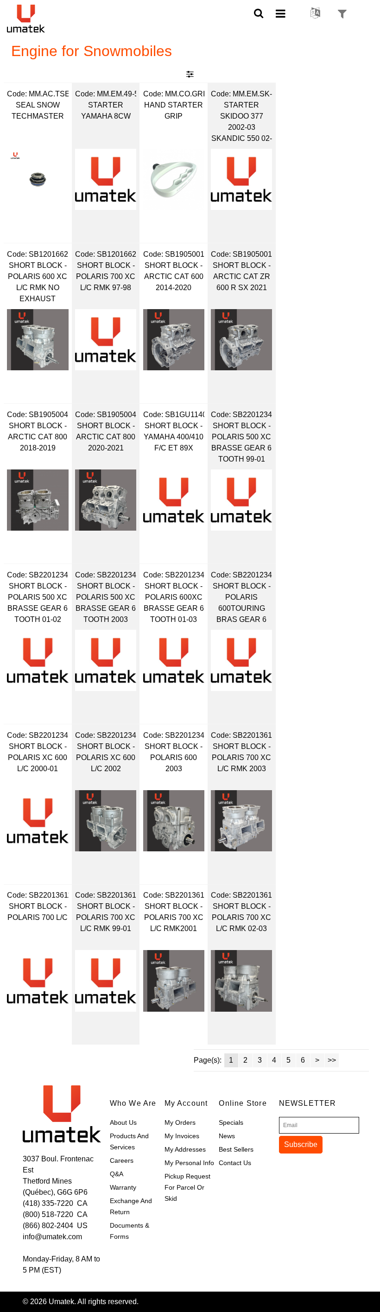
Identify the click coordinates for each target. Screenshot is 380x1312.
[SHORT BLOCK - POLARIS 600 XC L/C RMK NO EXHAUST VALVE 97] (37, 339)
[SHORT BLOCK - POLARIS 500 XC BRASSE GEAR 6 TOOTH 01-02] (37, 660)
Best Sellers (236, 1149)
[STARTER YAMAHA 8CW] (105, 179)
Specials (231, 1122)
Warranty (123, 1187)
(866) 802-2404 (48, 1226)
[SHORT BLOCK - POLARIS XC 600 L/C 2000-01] (37, 820)
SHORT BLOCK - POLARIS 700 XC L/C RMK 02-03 (241, 917)
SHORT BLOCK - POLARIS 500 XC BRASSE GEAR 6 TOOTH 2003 (106, 602)
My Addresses (185, 1149)
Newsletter (303, 1103)
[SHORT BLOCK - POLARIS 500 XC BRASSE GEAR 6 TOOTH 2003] (105, 660)
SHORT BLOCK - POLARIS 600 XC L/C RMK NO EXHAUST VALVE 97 (37, 282)
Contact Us (235, 1162)
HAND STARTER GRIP (173, 110)
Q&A (116, 1174)
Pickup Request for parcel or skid (187, 1187)
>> (332, 1060)
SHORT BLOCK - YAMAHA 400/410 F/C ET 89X (173, 437)
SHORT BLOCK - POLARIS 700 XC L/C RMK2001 (173, 917)
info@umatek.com (52, 1237)
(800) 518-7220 (48, 1214)
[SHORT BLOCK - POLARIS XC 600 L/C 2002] (105, 820)
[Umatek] (38, 18)
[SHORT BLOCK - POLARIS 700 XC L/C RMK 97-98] (105, 339)
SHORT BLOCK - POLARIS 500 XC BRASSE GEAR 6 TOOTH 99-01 (241, 442)
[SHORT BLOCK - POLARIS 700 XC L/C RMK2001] (173, 980)
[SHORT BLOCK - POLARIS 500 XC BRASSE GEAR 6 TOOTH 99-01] (241, 500)
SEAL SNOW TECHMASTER (38, 110)
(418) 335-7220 (48, 1203)
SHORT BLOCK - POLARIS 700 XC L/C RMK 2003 (241, 757)
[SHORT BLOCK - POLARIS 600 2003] (173, 820)
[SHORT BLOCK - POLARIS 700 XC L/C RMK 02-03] (241, 980)
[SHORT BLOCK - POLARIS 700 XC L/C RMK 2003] (241, 820)
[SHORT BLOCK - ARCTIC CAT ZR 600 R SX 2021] (241, 339)
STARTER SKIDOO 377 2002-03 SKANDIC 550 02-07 (241, 122)
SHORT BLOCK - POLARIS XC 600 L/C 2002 (105, 757)
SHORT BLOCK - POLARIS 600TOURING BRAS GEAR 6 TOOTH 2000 (242, 603)
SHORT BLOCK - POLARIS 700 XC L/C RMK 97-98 (105, 276)
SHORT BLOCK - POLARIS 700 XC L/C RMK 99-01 (105, 917)
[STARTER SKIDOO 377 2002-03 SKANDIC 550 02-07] (241, 179)
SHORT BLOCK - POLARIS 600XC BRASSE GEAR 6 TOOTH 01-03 (174, 602)
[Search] (258, 13)
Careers (121, 1160)
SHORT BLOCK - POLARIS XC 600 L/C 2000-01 (37, 757)
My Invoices (182, 1136)
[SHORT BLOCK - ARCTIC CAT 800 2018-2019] (37, 500)
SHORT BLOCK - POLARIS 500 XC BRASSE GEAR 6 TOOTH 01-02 (37, 602)
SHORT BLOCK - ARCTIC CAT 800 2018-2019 (37, 437)
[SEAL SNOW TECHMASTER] (37, 179)
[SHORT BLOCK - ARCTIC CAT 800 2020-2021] (105, 500)
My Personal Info (189, 1162)
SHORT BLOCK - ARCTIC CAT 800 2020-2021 (105, 437)
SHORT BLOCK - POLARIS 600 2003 (174, 757)
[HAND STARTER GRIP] (173, 179)
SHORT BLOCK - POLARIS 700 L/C (37, 911)
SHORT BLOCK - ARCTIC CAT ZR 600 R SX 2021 (242, 276)
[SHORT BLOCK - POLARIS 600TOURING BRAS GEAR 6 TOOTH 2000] (241, 660)
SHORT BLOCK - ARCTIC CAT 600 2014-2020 (173, 276)
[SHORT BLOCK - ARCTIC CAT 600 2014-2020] (173, 339)
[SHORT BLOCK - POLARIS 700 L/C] (37, 980)
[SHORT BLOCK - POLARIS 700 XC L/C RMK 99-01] (105, 980)
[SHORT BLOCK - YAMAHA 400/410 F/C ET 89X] (173, 500)
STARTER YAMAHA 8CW (106, 110)
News (227, 1136)
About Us (123, 1122)
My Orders (180, 1122)
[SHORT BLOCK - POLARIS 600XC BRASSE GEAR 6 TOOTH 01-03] (173, 660)
